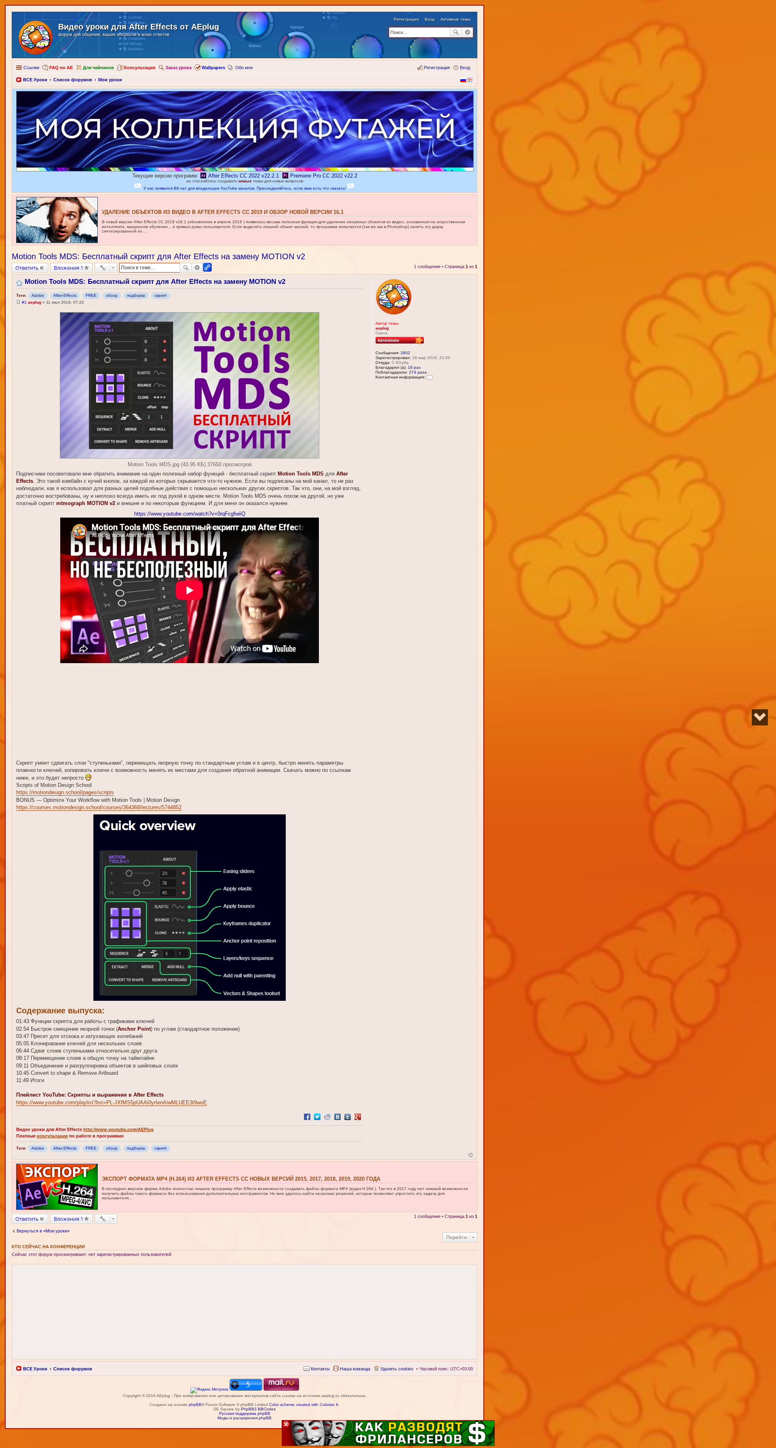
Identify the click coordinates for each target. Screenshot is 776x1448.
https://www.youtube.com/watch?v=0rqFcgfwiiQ (189, 514)
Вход (429, 19)
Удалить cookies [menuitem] (396, 1368)
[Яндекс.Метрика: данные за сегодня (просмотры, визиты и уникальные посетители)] (209, 1390)
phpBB (195, 1404)
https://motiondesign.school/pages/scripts (65, 792)
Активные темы (455, 19)
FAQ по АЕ (61, 67)
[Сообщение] (18, 302)
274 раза (418, 372)
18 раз (414, 367)
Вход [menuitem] (465, 67)
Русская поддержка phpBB (244, 1413)
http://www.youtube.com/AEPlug (118, 1129)
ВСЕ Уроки (35, 1368)
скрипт (160, 295)
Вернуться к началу (470, 1155)
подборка (136, 295)
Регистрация (406, 19)
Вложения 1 (68, 267)
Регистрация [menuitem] (437, 67)
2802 (405, 353)
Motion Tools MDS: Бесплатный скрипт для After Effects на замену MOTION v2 (158, 256)
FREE (91, 295)
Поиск (456, 32)
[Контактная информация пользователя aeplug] (429, 377)
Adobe (38, 295)
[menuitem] (317, 1369)
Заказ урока (178, 67)
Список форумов (72, 1368)
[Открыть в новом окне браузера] (209, 1389)
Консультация (139, 67)
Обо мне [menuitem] (244, 67)
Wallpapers (213, 67)
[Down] (760, 717)
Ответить (27, 267)
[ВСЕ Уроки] (36, 36)
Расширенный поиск (467, 32)
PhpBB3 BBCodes (258, 1409)
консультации (52, 1135)
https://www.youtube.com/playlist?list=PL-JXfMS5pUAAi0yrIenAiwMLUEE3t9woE (111, 1102)
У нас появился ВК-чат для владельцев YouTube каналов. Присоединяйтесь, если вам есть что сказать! (244, 188)
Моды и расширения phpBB (244, 1418)
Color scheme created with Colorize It (303, 1404)
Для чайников (98, 67)
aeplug (382, 328)
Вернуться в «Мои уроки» (43, 1230)
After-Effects (64, 295)
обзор (112, 295)
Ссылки (31, 67)
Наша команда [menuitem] (355, 1368)
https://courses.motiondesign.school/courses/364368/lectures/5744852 (98, 807)
